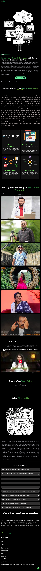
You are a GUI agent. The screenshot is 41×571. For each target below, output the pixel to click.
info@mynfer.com (5, 562)
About (2, 541)
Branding (2, 554)
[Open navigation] (39, 1)
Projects (2, 544)
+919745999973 (5, 561)
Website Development (4, 550)
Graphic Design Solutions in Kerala (22, 523)
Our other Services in (7, 518)
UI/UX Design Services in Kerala (32, 525)
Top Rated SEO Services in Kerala (27, 520)
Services (2, 542)
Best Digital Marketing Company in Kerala (10, 520)
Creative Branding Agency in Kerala (24, 522)
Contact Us (19, 78)
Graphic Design (3, 556)
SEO (2, 553)
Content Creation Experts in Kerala (17, 525)
